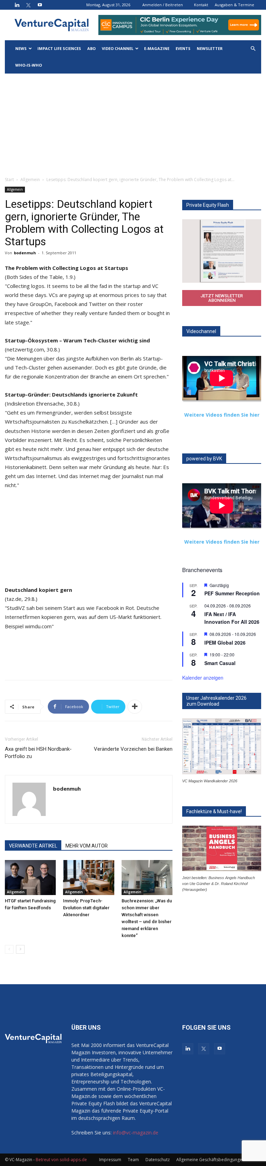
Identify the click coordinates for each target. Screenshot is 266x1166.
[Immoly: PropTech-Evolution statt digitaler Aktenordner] (88, 877)
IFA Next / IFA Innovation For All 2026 (231, 618)
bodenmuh (25, 252)
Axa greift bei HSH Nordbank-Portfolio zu (38, 752)
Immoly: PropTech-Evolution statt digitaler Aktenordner (86, 907)
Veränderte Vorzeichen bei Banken (133, 749)
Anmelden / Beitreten (162, 4)
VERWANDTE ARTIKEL (33, 846)
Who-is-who (28, 65)
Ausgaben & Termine (234, 4)
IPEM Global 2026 (225, 642)
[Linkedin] (17, 5)
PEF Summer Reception (232, 593)
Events (183, 48)
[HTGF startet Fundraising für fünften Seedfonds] (30, 877)
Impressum (110, 1160)
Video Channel (117, 48)
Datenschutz (157, 1160)
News (21, 48)
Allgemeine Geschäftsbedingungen (210, 1160)
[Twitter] (28, 5)
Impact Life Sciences (59, 48)
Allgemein (30, 179)
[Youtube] (40, 5)
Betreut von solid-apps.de (61, 1160)
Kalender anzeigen (202, 677)
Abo (91, 48)
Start (9, 179)
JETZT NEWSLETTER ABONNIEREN (222, 298)
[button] (253, 48)
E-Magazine (156, 48)
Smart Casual (220, 662)
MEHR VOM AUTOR (86, 846)
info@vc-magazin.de (135, 1132)
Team (133, 1160)
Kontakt (201, 4)
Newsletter (210, 48)
